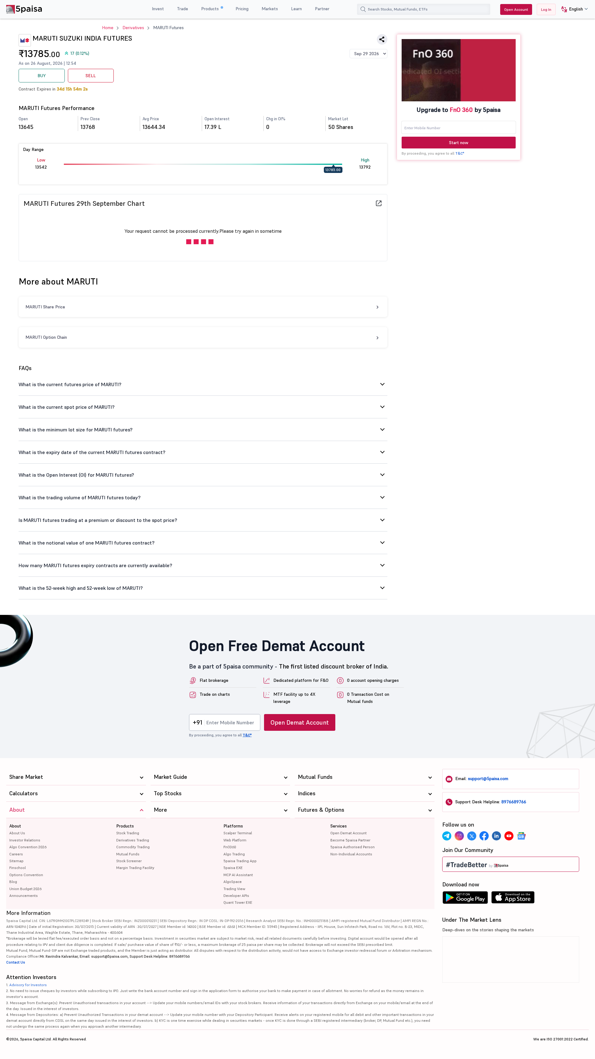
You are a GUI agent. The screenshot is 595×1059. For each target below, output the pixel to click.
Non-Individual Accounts (351, 854)
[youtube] (508, 836)
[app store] (513, 899)
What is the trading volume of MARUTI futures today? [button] (80, 497)
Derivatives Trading (132, 840)
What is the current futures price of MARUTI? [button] (70, 384)
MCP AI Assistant (238, 874)
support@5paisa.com (488, 778)
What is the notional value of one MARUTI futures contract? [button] (87, 543)
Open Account (516, 9)
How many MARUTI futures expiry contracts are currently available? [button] (95, 565)
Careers (16, 854)
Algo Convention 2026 (27, 847)
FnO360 (229, 847)
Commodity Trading (133, 847)
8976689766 (513, 802)
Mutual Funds (127, 854)
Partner (322, 8)
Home (107, 27)
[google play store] (465, 899)
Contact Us (15, 962)
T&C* (459, 153)
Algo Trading (234, 854)
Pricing (242, 8)
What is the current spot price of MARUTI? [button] (67, 407)
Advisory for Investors (28, 984)
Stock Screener (129, 860)
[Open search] (363, 9)
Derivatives (133, 27)
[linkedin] (496, 836)
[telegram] (447, 836)
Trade (182, 8)
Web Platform (234, 840)
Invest (158, 8)
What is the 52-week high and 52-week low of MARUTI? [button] (81, 588)
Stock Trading (127, 833)
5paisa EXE (233, 867)
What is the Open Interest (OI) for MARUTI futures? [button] (76, 475)
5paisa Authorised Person (352, 847)
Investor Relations (24, 840)
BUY (41, 75)
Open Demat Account (300, 722)
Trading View (234, 888)
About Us (17, 833)
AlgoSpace (232, 881)
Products (210, 8)
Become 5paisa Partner (350, 840)
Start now (458, 142)
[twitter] (471, 836)
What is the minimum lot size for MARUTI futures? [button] (76, 429)
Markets (270, 8)
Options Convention (26, 874)
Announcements (23, 895)
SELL (91, 75)
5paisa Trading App (240, 860)
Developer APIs (236, 895)
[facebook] (484, 836)
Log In (546, 9)
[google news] (521, 836)
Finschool (17, 867)
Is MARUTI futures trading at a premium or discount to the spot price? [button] (98, 520)
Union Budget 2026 (25, 888)
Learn (296, 8)
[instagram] (459, 836)
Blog (13, 881)
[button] (572, 9)
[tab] (203, 384)
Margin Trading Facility (135, 867)
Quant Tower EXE (237, 902)
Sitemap (16, 860)
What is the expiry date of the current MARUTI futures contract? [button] (92, 452)
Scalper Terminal (237, 833)
